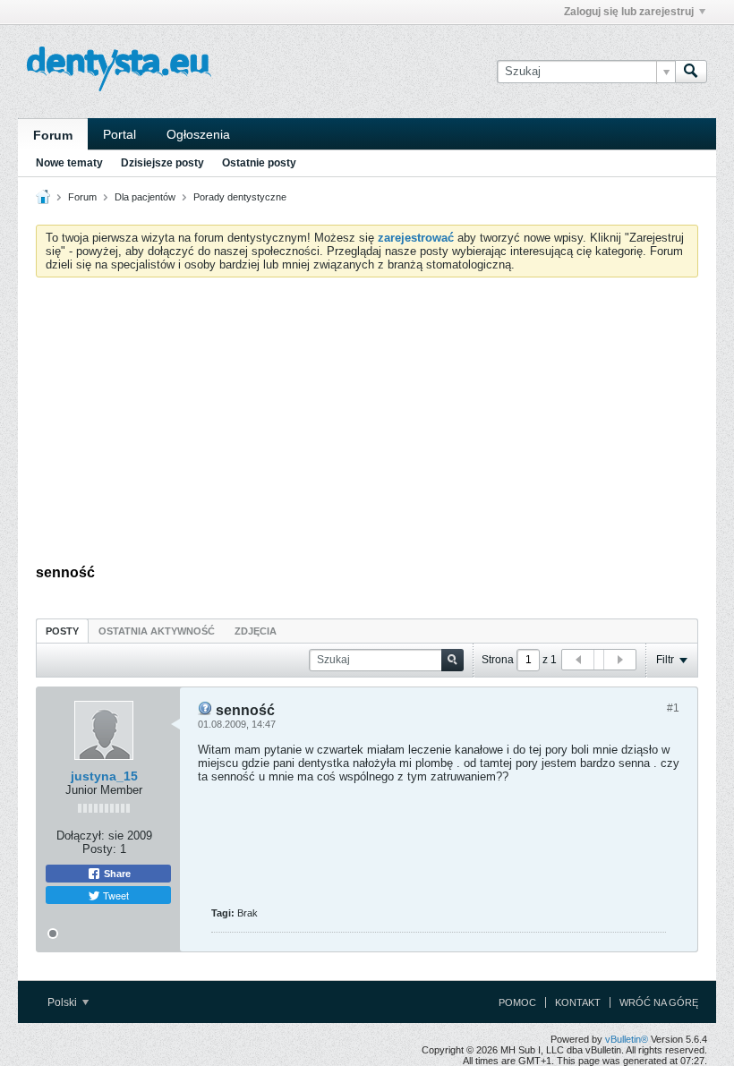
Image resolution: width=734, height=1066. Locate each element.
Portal (119, 134)
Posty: (99, 849)
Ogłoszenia (198, 134)
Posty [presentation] (62, 631)
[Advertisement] (367, 425)
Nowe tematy (69, 163)
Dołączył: (80, 835)
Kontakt (578, 1002)
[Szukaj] (691, 71)
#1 (673, 708)
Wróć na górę (658, 1002)
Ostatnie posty (259, 163)
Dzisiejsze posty (162, 163)
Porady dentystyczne (239, 197)
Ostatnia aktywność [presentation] (156, 631)
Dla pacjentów (145, 197)
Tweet (114, 895)
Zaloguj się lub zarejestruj (629, 11)
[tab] (62, 630)
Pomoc (517, 1002)
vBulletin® (626, 1039)
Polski (63, 1002)
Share (116, 873)
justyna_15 (104, 776)
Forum (53, 135)
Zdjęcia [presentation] (256, 631)
